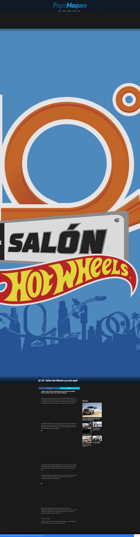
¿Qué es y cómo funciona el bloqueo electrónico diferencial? (91, 419)
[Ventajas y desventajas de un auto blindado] (97, 438)
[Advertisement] (65, 20)
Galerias (74, 11)
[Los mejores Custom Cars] (87, 427)
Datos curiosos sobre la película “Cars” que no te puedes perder (86, 445)
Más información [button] (39, 535)
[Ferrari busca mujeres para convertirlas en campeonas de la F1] (97, 424)
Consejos (69, 11)
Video (79, 11)
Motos (64, 11)
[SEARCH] (101, 11)
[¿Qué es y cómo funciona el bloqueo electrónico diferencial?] (92, 410)
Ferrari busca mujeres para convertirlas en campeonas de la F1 (96, 428)
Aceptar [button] (137, 535)
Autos (59, 11)
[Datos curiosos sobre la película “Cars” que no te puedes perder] (87, 439)
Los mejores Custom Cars (86, 434)
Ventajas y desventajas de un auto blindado (97, 442)
